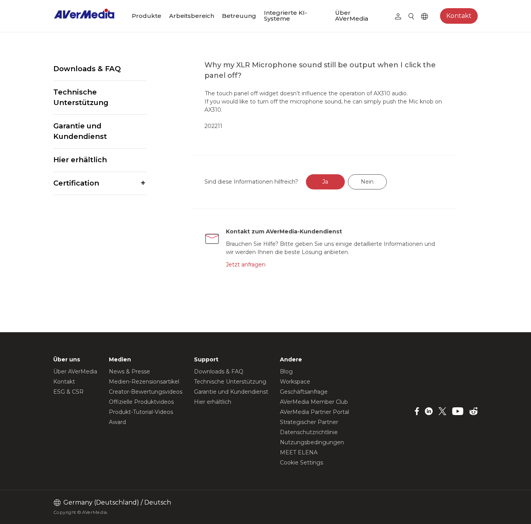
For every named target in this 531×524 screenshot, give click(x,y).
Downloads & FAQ (87, 68)
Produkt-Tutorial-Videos (141, 411)
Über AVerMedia (351, 15)
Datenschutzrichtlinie (309, 432)
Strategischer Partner (309, 422)
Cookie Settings (301, 462)
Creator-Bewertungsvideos (145, 391)
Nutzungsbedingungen (312, 442)
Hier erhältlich (80, 159)
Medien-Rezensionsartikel (144, 381)
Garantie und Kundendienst (80, 131)
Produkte (146, 15)
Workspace (295, 381)
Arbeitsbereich (191, 15)
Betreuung (239, 15)
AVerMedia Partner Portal (314, 411)
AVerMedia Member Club (314, 401)
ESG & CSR (68, 391)
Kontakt (459, 15)
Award (117, 422)
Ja (325, 181)
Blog (286, 371)
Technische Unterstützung (80, 97)
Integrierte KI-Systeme (285, 15)
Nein (367, 181)
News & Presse (129, 371)
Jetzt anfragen (246, 264)
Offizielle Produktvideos (141, 401)
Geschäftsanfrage (304, 391)
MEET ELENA (299, 452)
